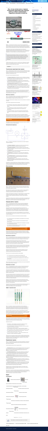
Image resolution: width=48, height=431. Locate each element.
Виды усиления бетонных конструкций (37, 36)
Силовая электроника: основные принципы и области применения (36, 105)
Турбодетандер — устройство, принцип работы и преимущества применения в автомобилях (37, 50)
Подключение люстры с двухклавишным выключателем (36, 65)
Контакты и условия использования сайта (32, 423)
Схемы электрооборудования (29, 3)
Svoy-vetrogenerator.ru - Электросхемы (15, 0)
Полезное (7, 3)
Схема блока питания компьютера (36, 119)
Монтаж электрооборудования (21, 3)
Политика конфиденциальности (10, 423)
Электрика (34, 26)
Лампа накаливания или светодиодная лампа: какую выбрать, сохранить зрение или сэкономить (37, 34)
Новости (34, 19)
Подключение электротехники (37, 20)
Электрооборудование (13, 3)
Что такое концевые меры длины (36, 37)
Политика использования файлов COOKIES (20, 423)
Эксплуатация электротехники (37, 25)
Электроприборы (35, 29)
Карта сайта (7, 425)
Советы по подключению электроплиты (36, 92)
